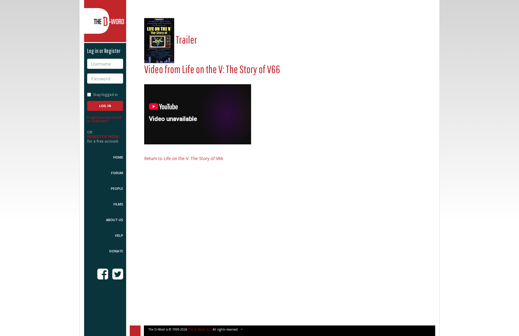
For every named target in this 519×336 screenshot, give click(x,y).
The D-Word (105, 21)
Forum (117, 173)
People (117, 188)
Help (119, 235)
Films (118, 204)
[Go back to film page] (159, 39)
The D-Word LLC (199, 329)
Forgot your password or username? (104, 119)
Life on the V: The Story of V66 (231, 69)
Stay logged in (105, 94)
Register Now (103, 136)
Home (118, 157)
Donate (116, 251)
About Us (114, 219)
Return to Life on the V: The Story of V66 (183, 158)
